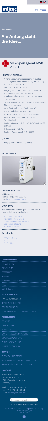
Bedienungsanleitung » (13, 224)
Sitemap (32, 408)
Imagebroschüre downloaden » (16, 221)
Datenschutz (22, 408)
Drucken (24, 412)
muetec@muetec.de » (17, 392)
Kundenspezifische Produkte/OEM (19, 360)
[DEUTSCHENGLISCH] (24, 2)
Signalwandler (10, 294)
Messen (5, 276)
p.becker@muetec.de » (16, 199)
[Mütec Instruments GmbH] (9, 9)
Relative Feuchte (10, 307)
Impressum (10, 409)
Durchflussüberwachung (15, 333)
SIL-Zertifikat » (9, 243)
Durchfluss (8, 325)
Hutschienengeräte (11, 298)
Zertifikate (7, 289)
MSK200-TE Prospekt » (13, 216)
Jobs (4, 284)
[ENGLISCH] (44, 2)
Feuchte (6, 321)
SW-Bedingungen (24, 410)
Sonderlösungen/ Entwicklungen (19, 311)
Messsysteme (8, 317)
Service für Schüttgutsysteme (17, 364)
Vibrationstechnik (11, 346)
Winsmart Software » (12, 226)
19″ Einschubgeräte (11, 303)
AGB (40, 408)
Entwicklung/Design (12, 356)
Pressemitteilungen (12, 280)
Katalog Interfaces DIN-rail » (15, 219)
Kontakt (6, 370)
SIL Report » (9, 240)
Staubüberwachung (12, 338)
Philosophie (8, 264)
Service (5, 352)
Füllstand (7, 329)
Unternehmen (9, 259)
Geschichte (7, 268)
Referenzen (7, 272)
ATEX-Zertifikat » (10, 238)
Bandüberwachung (11, 342)
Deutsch (41, 2)
